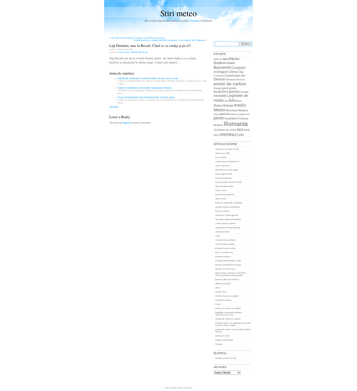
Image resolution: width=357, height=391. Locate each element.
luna (226, 101)
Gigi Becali (136, 52)
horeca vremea (222, 211)
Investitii (220, 96)
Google (218, 344)
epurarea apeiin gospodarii (228, 219)
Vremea (194, 20)
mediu (240, 105)
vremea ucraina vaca (225, 269)
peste (219, 118)
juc (146, 52)
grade (233, 88)
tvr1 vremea (220, 157)
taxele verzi (220, 292)
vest (216, 135)
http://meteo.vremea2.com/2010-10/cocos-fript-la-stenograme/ (230, 274)
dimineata (231, 79)
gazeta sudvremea (224, 340)
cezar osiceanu (222, 165)
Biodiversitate (224, 63)
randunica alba (222, 232)
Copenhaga (232, 75)
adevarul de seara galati (226, 170)
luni (232, 100)
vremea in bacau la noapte (228, 308)
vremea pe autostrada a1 (227, 161)
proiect (233, 118)
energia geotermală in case (228, 260)
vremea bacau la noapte (227, 296)
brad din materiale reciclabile (228, 203)
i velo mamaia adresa (225, 223)
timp (247, 129)
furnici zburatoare (223, 178)
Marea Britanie (223, 105)
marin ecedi (220, 198)
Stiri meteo (178, 12)
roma (217, 236)
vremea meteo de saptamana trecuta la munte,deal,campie (233, 324)
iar (143, 52)
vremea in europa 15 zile (227, 149)
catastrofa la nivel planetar (227, 227)
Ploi (226, 118)
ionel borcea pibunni (225, 194)
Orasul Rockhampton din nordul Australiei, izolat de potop (146, 97)
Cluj (240, 72)
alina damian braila (224, 186)
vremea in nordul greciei (226, 215)
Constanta (219, 75)
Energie (217, 88)
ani (220, 59)
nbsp (216, 114)
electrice (240, 79)
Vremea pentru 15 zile (225, 358)
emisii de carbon (230, 83)
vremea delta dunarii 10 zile (228, 182)
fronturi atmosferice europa (228, 265)
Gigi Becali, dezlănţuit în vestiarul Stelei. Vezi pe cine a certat (148, 78)
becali (121, 52)
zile (241, 135)
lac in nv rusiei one (224, 252)
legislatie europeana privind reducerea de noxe (228, 313)
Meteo (219, 110)
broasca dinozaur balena (227, 279)
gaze (225, 88)
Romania (236, 123)
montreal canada (223, 300)
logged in (126, 122)
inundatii (244, 92)
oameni (224, 114)
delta (242, 75)
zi (236, 134)
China (232, 72)
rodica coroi (220, 190)
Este (127, 52)
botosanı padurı (223, 256)
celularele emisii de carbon (227, 319)
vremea (226, 134)
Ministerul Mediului (237, 110)
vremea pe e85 (222, 153)
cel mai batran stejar (224, 244)
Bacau (234, 59)
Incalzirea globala (227, 91)
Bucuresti (222, 67)
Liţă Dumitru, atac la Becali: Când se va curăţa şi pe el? (150, 45)
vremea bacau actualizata (227, 207)
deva (217, 287)
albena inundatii (223, 283)
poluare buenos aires (225, 248)
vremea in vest (222, 336)
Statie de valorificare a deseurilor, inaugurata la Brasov (145, 88)
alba (216, 59)
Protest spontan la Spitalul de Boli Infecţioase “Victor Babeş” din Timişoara (169, 40)
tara (240, 129)
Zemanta (113, 107)
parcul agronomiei (223, 174)
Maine (239, 101)
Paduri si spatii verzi (240, 114)
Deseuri (220, 79)
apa (225, 59)
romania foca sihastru (225, 240)
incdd (217, 304)
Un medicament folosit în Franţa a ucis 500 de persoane (138, 38)
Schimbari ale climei (225, 129)
